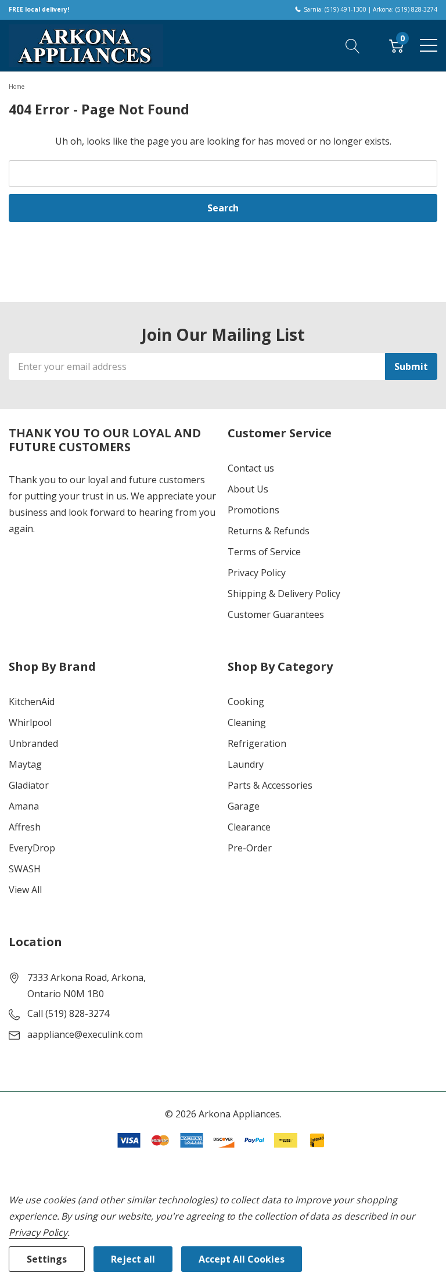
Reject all (133, 1259)
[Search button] (353, 45)
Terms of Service (264, 551)
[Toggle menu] (428, 45)
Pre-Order (250, 848)
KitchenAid (32, 701)
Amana (24, 806)
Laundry (246, 764)
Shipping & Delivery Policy (284, 593)
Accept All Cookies (242, 1259)
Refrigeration (257, 743)
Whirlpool (30, 722)
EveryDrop (32, 848)
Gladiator (29, 785)
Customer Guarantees (276, 614)
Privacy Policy (257, 572)
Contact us (251, 468)
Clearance (249, 827)
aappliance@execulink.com (85, 1034)
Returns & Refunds (269, 530)
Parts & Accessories (270, 785)
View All (25, 889)
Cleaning (247, 722)
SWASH (25, 868)
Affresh (25, 827)
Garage (244, 806)
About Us (248, 489)
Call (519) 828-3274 (68, 1013)
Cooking (246, 701)
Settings (47, 1259)
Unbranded (33, 743)
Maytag (25, 764)
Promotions (253, 510)
